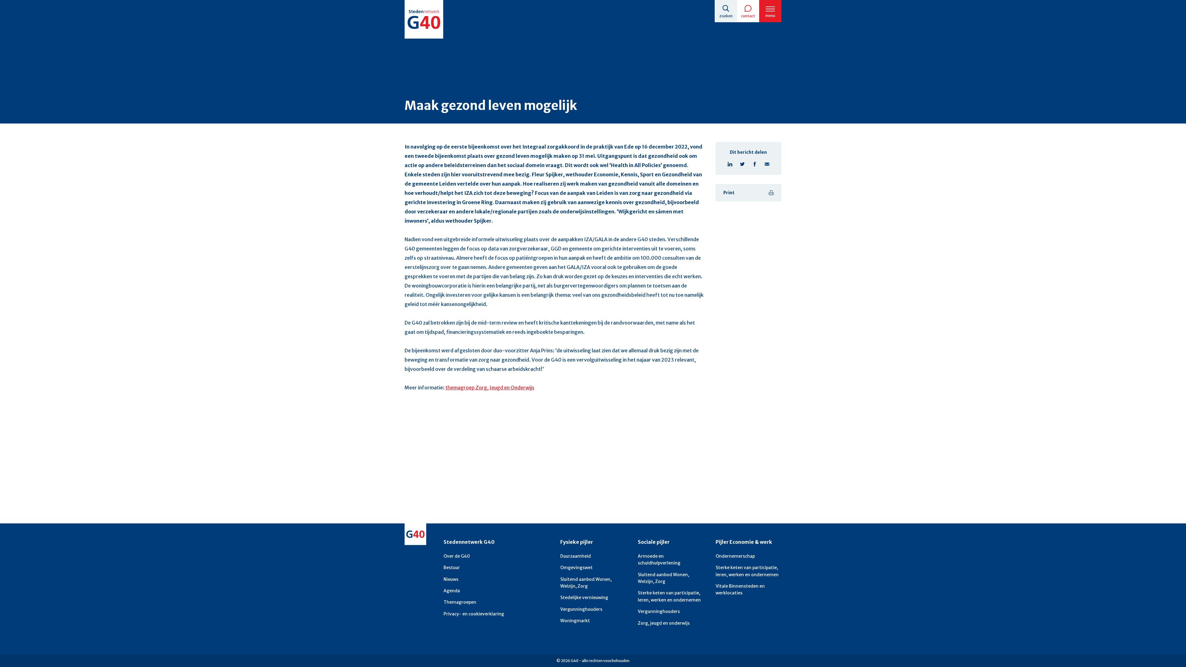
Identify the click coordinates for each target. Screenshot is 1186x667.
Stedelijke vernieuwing (584, 597)
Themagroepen (460, 602)
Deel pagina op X (742, 164)
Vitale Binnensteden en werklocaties (740, 589)
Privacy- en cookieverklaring (474, 614)
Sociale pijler (654, 542)
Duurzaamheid (575, 556)
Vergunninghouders (581, 609)
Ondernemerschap (735, 556)
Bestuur (452, 567)
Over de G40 (457, 556)
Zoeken (726, 16)
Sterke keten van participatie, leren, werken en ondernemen (669, 596)
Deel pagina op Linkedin (730, 164)
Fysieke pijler (576, 542)
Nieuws (451, 579)
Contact (748, 16)
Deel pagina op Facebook (754, 164)
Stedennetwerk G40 (469, 542)
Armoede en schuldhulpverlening (659, 559)
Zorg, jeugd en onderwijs (664, 623)
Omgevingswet (576, 567)
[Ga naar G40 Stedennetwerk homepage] (424, 19)
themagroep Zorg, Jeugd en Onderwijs (489, 387)
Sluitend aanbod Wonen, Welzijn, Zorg (586, 583)
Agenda (452, 591)
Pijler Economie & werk (744, 542)
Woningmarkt (575, 620)
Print (728, 192)
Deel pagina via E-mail (767, 164)
